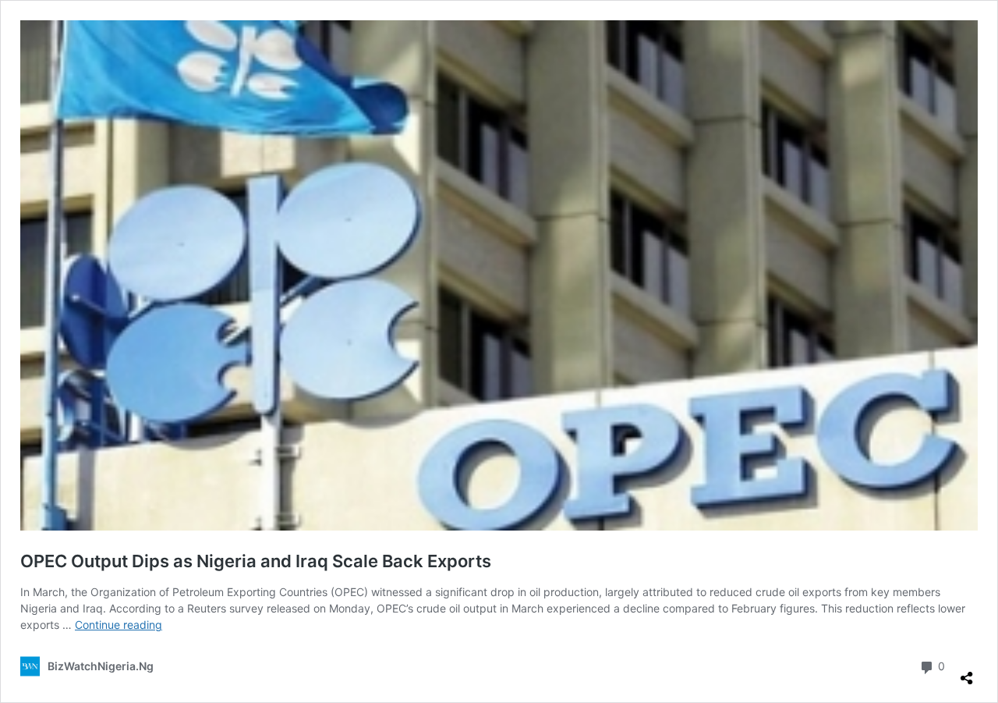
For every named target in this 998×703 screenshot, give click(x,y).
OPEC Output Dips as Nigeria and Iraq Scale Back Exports (255, 561)
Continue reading (118, 624)
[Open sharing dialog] (967, 672)
